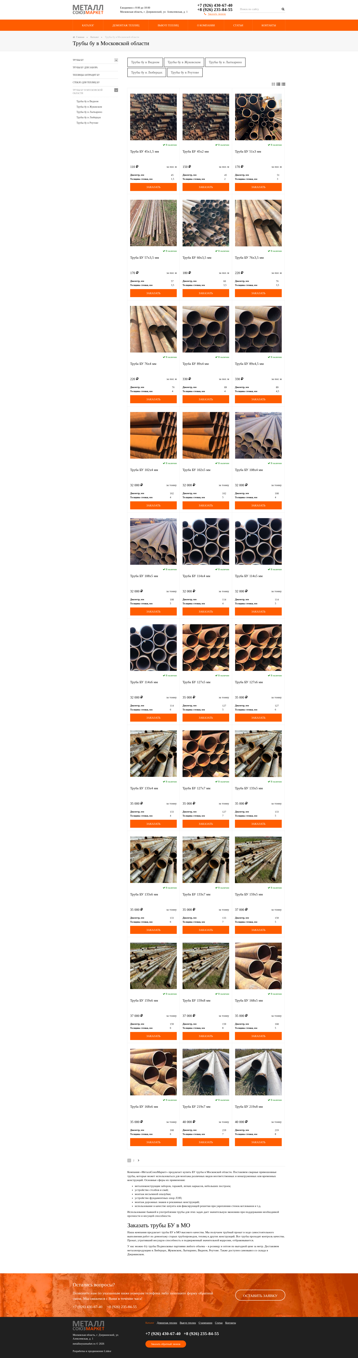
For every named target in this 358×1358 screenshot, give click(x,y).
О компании (205, 1322)
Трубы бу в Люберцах (88, 117)
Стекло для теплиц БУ (86, 82)
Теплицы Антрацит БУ (86, 75)
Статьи (238, 25)
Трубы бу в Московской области (88, 92)
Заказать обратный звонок (165, 1344)
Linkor (107, 1351)
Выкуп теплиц (168, 25)
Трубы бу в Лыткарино (89, 112)
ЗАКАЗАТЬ (153, 187)
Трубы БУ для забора (85, 67)
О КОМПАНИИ (206, 25)
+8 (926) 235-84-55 (215, 9)
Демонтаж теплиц (125, 25)
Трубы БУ (78, 60)
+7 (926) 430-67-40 (215, 5)
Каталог (88, 25)
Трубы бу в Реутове (87, 122)
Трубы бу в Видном (87, 101)
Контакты (269, 25)
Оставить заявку (260, 1296)
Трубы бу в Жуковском (89, 106)
